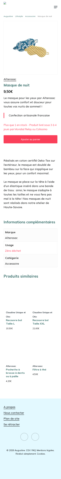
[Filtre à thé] (43, 348)
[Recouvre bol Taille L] (16, 295)
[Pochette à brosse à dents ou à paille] (16, 348)
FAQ (34, 450)
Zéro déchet (13, 251)
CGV (28, 450)
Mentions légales (45, 450)
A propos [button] (9, 407)
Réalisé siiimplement (26, 453)
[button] (55, 7)
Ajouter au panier (30, 139)
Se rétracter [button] (12, 424)
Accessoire (30, 16)
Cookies (41, 453)
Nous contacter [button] (14, 413)
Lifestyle (19, 16)
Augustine (8, 16)
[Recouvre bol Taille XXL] (43, 295)
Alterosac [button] (10, 79)
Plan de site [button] (11, 418)
